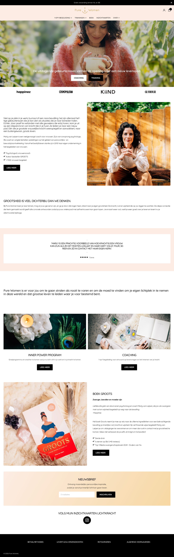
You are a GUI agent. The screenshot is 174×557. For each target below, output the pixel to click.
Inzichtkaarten (103, 18)
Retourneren (104, 542)
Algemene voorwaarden (138, 542)
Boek (91, 18)
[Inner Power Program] (45, 362)
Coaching (79, 78)
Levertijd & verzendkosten (70, 542)
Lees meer (12, 168)
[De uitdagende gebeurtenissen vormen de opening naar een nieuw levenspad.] (87, 54)
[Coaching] (129, 362)
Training (95, 78)
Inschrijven (106, 494)
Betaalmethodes (35, 542)
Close (171, 2)
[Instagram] (87, 520)
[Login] (164, 10)
